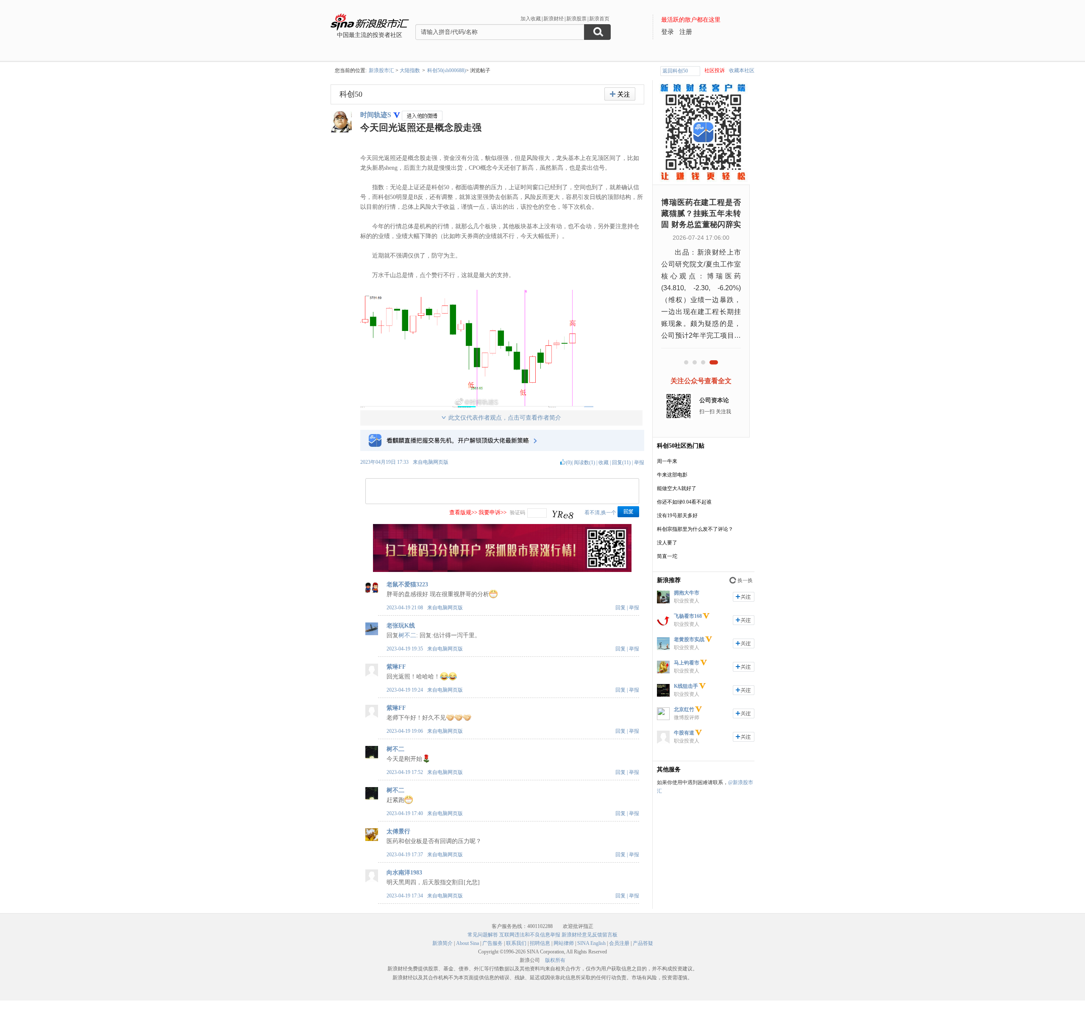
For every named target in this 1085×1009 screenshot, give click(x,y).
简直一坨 (667, 556)
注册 (685, 31)
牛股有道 (684, 733)
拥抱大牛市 (686, 593)
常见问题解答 (482, 935)
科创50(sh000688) (446, 70)
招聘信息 (540, 943)
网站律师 (564, 943)
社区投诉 (714, 70)
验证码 (517, 513)
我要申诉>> (492, 512)
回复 (620, 608)
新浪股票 (576, 19)
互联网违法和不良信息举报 (529, 935)
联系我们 (516, 943)
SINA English (591, 943)
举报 (639, 462)
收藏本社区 (741, 70)
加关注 (743, 597)
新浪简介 (442, 943)
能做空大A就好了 (676, 488)
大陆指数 (410, 70)
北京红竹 (684, 709)
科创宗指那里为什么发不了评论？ (695, 529)
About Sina (467, 943)
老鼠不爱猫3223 (407, 584)
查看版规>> (463, 512)
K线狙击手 (686, 686)
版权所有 (555, 960)
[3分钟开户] (502, 570)
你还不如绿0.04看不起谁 (684, 502)
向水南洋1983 (404, 872)
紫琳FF (396, 667)
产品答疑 (643, 943)
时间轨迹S (375, 114)
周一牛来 (667, 461)
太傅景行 (398, 831)
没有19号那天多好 (677, 516)
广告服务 (492, 943)
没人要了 (667, 543)
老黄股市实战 (689, 639)
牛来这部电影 (672, 475)
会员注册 (619, 943)
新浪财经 (553, 19)
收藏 (603, 462)
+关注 (619, 94)
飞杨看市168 (688, 616)
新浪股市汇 (381, 70)
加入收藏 (530, 19)
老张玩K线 (401, 625)
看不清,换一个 (600, 513)
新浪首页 (599, 19)
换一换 (745, 580)
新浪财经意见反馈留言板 (590, 935)
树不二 (407, 635)
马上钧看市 (686, 663)
